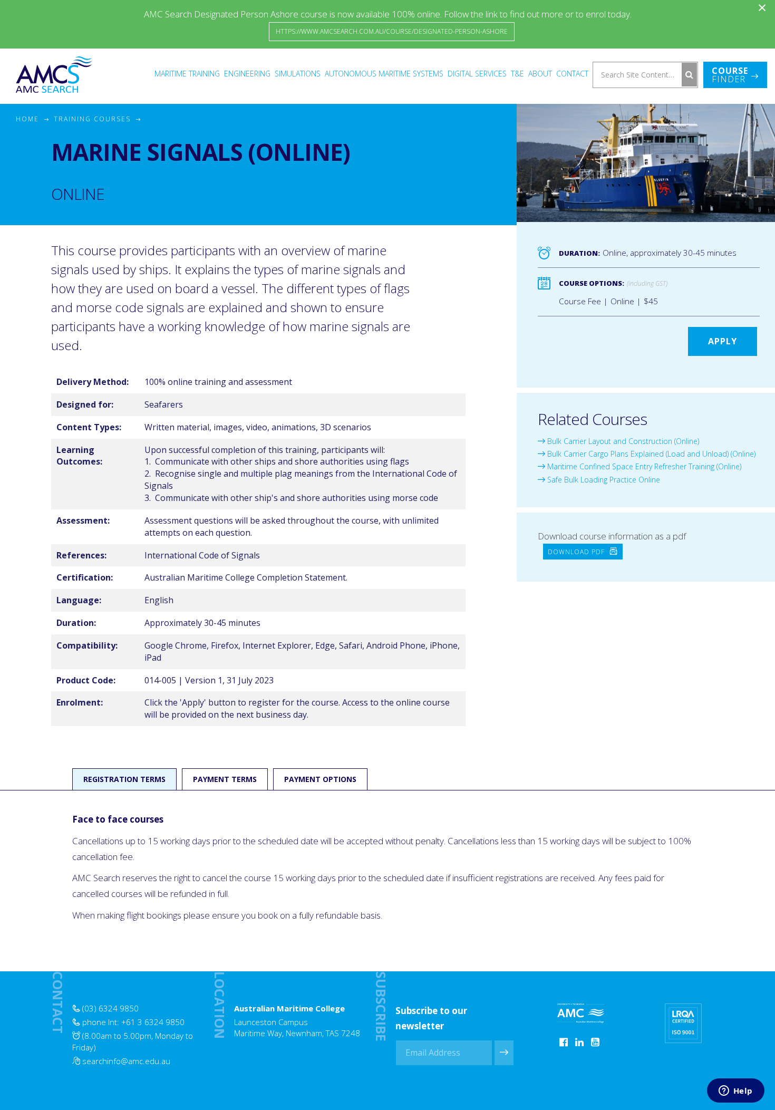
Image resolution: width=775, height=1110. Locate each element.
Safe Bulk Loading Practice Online (602, 480)
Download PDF (577, 551)
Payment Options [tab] (320, 779)
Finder (730, 75)
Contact (572, 74)
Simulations (298, 74)
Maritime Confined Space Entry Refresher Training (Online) (643, 466)
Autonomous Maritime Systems (384, 74)
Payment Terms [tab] (225, 779)
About (540, 74)
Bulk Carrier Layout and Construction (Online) (622, 441)
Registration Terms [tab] (124, 779)
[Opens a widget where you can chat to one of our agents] (735, 1091)
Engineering (247, 74)
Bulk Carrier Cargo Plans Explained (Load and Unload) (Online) (650, 454)
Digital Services (477, 74)
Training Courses (92, 118)
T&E (517, 74)
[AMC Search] (54, 74)
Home (27, 118)
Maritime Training (187, 74)
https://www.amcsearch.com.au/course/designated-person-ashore (392, 31)
